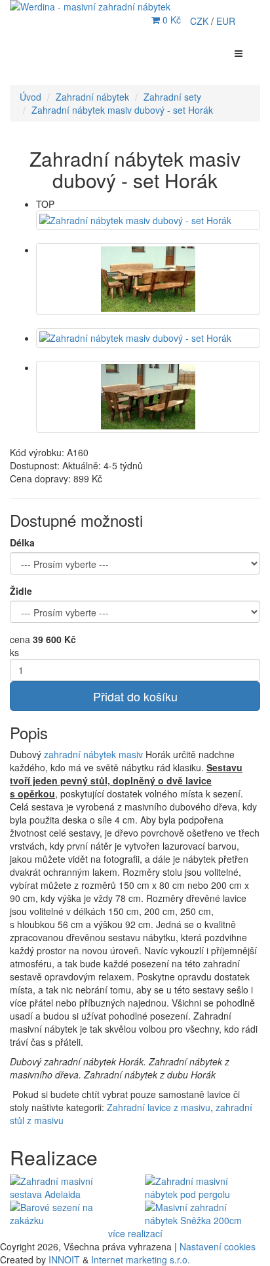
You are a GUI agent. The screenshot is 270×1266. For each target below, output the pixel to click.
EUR (225, 20)
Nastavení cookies (218, 1246)
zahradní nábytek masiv (93, 754)
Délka (22, 542)
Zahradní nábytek (92, 96)
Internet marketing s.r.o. (140, 1259)
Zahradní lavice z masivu (158, 1107)
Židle (21, 590)
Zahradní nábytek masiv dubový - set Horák (122, 109)
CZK (200, 20)
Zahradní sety (172, 96)
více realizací (135, 1233)
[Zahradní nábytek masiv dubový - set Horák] (148, 220)
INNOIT (64, 1259)
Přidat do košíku (135, 696)
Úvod (30, 96)
